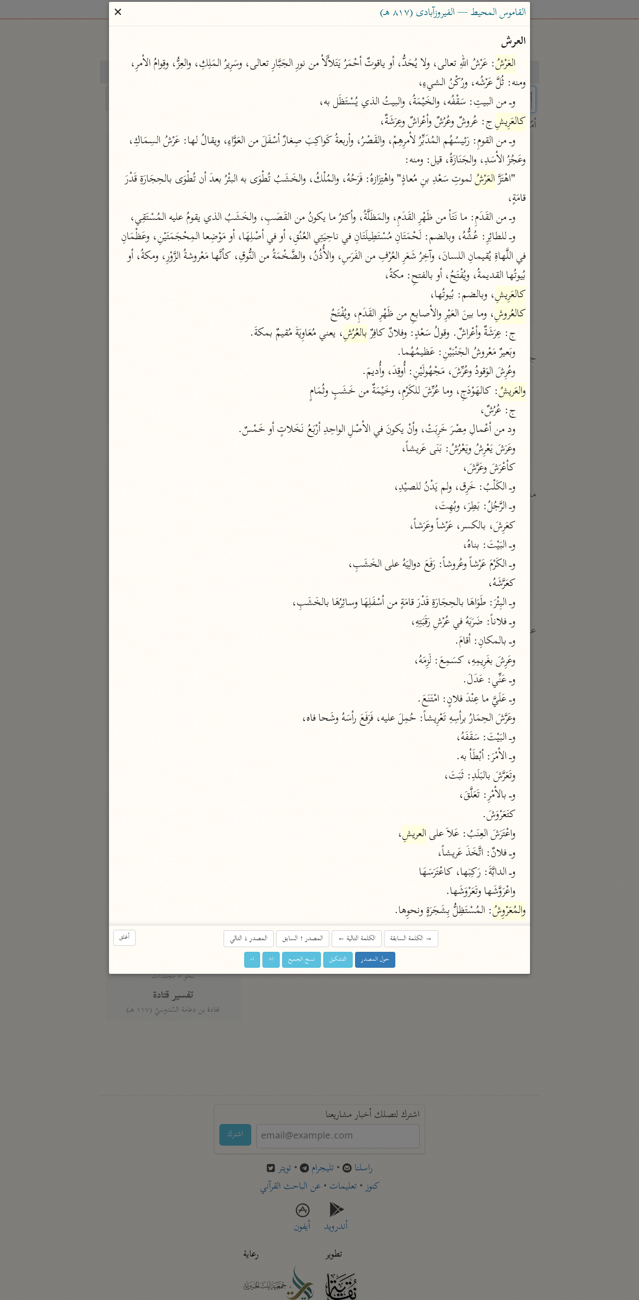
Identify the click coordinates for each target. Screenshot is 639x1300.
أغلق (124, 937)
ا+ (271, 959)
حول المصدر (375, 959)
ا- (252, 959)
